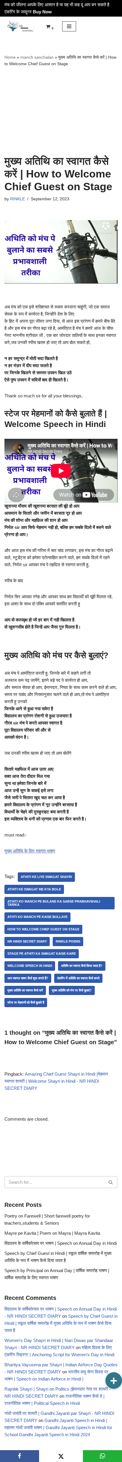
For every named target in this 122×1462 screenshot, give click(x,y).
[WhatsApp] (102, 1456)
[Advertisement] (61, 111)
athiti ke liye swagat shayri (46, 877)
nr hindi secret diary (27, 941)
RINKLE (17, 199)
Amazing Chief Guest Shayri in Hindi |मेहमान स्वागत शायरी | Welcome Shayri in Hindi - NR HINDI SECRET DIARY (56, 1081)
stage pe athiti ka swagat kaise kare (41, 953)
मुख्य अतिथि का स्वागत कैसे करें (25, 990)
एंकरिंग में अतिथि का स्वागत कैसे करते (78, 978)
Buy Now (42, 11)
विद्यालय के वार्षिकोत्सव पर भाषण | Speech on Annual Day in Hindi (60, 1243)
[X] (61, 1456)
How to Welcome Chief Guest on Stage (43, 929)
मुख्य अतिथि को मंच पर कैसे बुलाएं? (72, 990)
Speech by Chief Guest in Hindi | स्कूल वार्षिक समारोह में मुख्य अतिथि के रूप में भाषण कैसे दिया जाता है (61, 1323)
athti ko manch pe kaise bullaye (37, 917)
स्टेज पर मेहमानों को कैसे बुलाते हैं (25, 1002)
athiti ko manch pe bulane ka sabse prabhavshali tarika (53, 903)
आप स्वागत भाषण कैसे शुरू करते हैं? (27, 978)
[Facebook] (19, 1456)
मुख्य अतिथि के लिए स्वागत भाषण (29, 850)
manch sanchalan (37, 57)
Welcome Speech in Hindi (29, 965)
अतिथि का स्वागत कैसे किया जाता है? (81, 965)
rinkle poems (68, 941)
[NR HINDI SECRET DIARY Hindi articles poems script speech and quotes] (19, 26)
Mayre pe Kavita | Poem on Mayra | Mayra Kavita (52, 1233)
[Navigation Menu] (69, 26)
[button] (113, 1380)
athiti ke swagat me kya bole (34, 889)
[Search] (111, 1182)
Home (10, 57)
